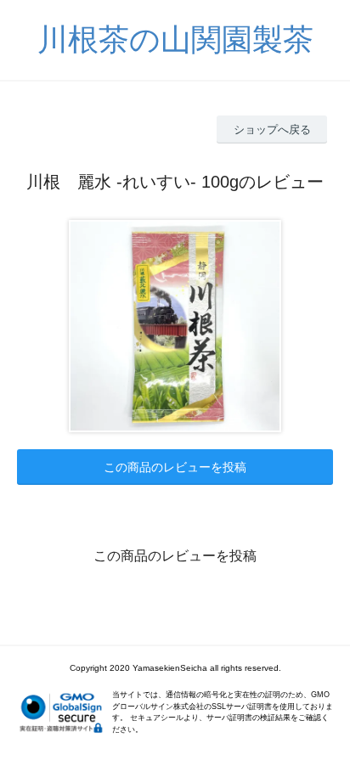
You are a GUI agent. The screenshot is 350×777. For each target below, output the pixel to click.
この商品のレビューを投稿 (175, 467)
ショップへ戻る (272, 129)
